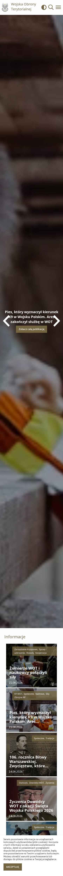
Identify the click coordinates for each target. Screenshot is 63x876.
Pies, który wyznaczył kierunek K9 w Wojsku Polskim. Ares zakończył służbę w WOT (30, 717)
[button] (51, 7)
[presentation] (56, 321)
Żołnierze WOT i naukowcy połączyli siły (28, 672)
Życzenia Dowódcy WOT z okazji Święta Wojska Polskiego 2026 (31, 805)
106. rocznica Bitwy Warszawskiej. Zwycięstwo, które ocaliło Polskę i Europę (31, 761)
